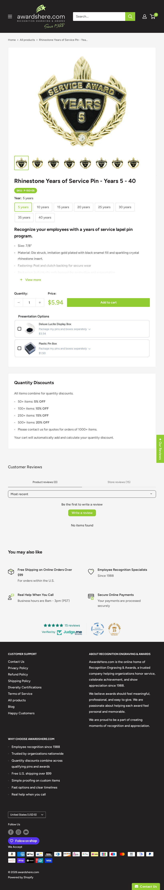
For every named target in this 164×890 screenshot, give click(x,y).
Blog (11, 706)
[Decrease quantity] (18, 302)
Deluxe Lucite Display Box (55, 324)
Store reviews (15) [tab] (119, 482)
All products (27, 40)
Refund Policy (18, 674)
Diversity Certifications (24, 687)
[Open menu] (10, 16)
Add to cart (108, 302)
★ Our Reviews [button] (160, 449)
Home (12, 40)
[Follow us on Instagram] (18, 832)
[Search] (130, 16)
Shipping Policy (19, 681)
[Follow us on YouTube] (26, 832)
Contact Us (16, 662)
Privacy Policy (18, 668)
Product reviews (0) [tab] (45, 482)
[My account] (145, 16)
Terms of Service (20, 694)
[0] (152, 16)
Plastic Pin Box (48, 343)
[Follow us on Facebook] (11, 832)
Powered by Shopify (20, 877)
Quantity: (21, 293)
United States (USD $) (23, 814)
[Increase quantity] (40, 302)
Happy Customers (21, 713)
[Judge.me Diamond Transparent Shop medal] (97, 629)
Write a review (82, 513)
